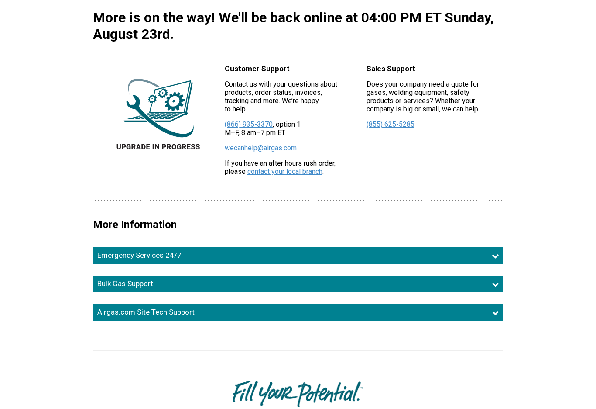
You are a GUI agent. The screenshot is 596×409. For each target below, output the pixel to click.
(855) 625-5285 (390, 124)
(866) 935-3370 (249, 124)
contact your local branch (284, 171)
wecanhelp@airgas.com (261, 148)
